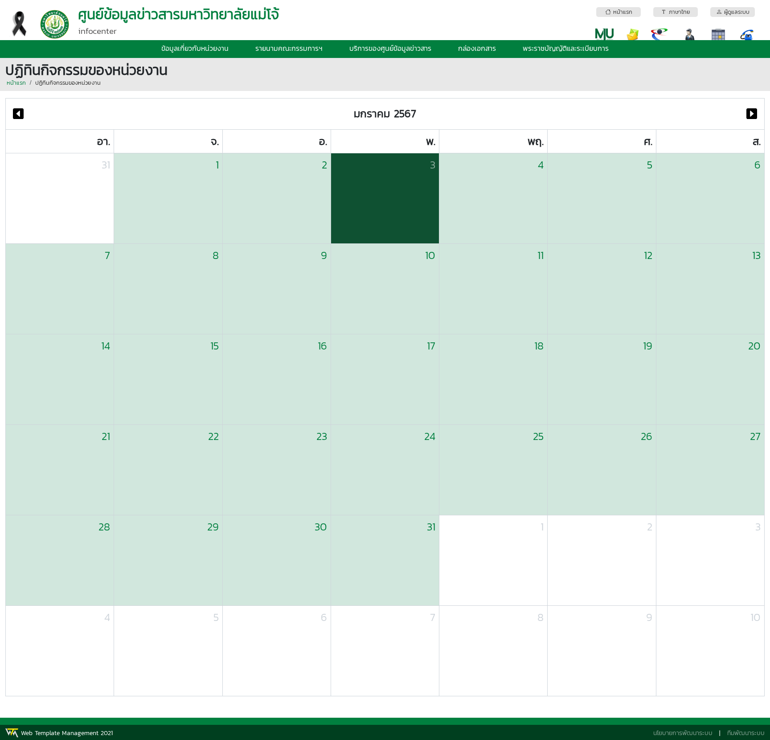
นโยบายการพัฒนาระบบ (683, 733)
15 (214, 346)
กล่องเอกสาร (477, 48)
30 (321, 526)
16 (322, 346)
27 (755, 436)
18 (539, 346)
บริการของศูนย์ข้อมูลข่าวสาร (390, 48)
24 (429, 436)
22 (213, 436)
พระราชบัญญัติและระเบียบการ (566, 48)
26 (646, 436)
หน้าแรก (16, 82)
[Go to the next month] (751, 114)
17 (431, 346)
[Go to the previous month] (18, 114)
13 (756, 255)
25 (538, 436)
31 (106, 165)
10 (430, 255)
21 (106, 436)
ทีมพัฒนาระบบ (746, 733)
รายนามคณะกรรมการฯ (289, 48)
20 (754, 346)
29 (212, 526)
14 (105, 346)
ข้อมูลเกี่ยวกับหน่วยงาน (195, 48)
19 (647, 346)
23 (321, 436)
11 (540, 255)
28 (104, 526)
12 (648, 255)
